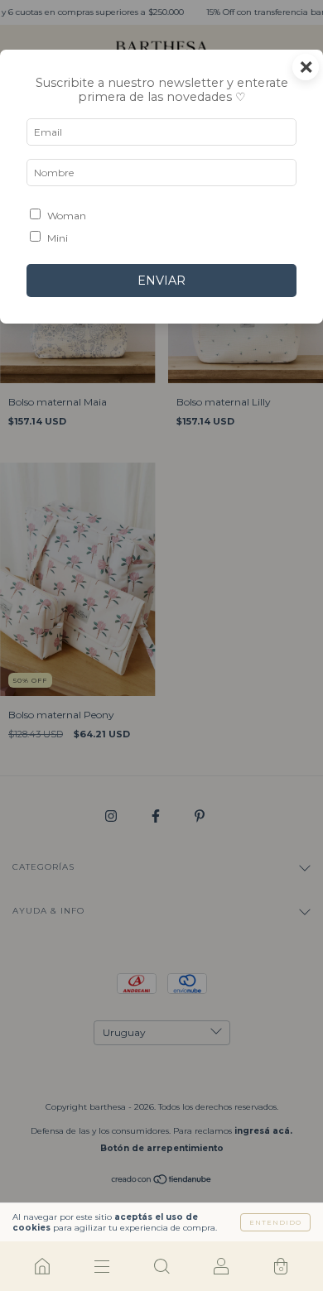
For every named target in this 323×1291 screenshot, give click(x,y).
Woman (66, 215)
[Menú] (102, 1266)
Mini (57, 238)
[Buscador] (161, 1266)
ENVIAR (161, 280)
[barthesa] (42, 1266)
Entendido (275, 1222)
